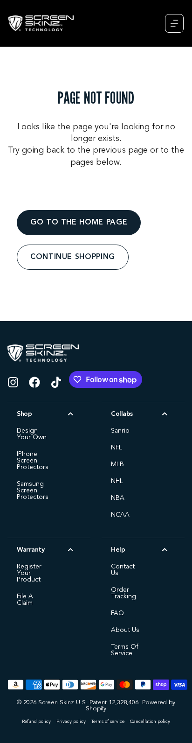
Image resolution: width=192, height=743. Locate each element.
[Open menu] (174, 23)
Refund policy (36, 721)
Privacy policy (71, 721)
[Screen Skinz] (41, 23)
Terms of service (107, 721)
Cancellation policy (150, 721)
